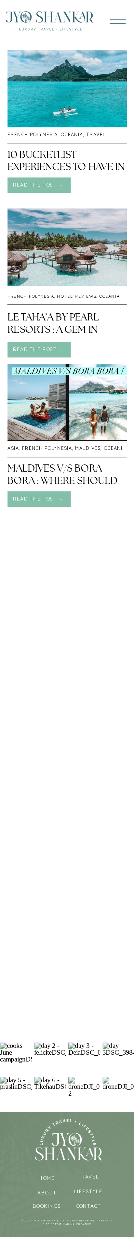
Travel (96, 134)
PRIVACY (106, 1220)
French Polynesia (32, 134)
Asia (13, 448)
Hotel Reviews (76, 296)
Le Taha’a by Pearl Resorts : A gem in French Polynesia (53, 330)
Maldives (87, 448)
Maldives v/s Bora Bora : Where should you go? (62, 481)
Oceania (71, 134)
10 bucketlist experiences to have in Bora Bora (65, 167)
